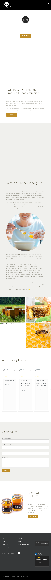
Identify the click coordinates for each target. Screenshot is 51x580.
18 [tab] (39, 413)
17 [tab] (37, 413)
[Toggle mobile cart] (46, 3)
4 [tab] (13, 413)
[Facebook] (19, 553)
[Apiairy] (12, 298)
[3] (7, 323)
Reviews (20, 538)
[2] (38, 323)
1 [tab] (7, 413)
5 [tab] (15, 413)
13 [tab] (30, 413)
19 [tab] (41, 413)
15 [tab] (34, 413)
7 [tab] (19, 413)
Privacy (21, 576)
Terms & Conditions (7, 547)
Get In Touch (5, 544)
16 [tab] (35, 413)
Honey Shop (5, 541)
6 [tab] (17, 413)
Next (50, 389)
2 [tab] (9, 413)
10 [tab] (24, 413)
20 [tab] (43, 413)
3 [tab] (11, 413)
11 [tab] (26, 413)
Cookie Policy (25, 576)
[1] (38, 298)
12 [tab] (28, 413)
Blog (20, 541)
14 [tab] (32, 413)
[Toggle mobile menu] (48, 3)
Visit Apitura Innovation (24, 544)
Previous (0, 389)
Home (4, 538)
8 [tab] (20, 413)
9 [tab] (22, 413)
